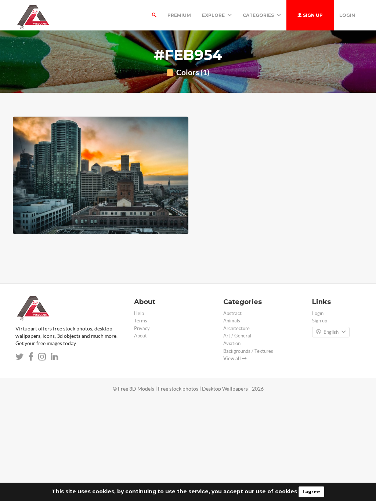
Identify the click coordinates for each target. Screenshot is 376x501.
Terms (140, 320)
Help (139, 313)
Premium (179, 15)
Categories (259, 15)
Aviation (232, 343)
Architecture (236, 328)
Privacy (142, 328)
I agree (311, 491)
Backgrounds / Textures (248, 351)
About (140, 336)
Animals (231, 320)
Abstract (232, 313)
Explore (214, 15)
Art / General (237, 336)
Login (347, 15)
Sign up (312, 15)
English (331, 332)
